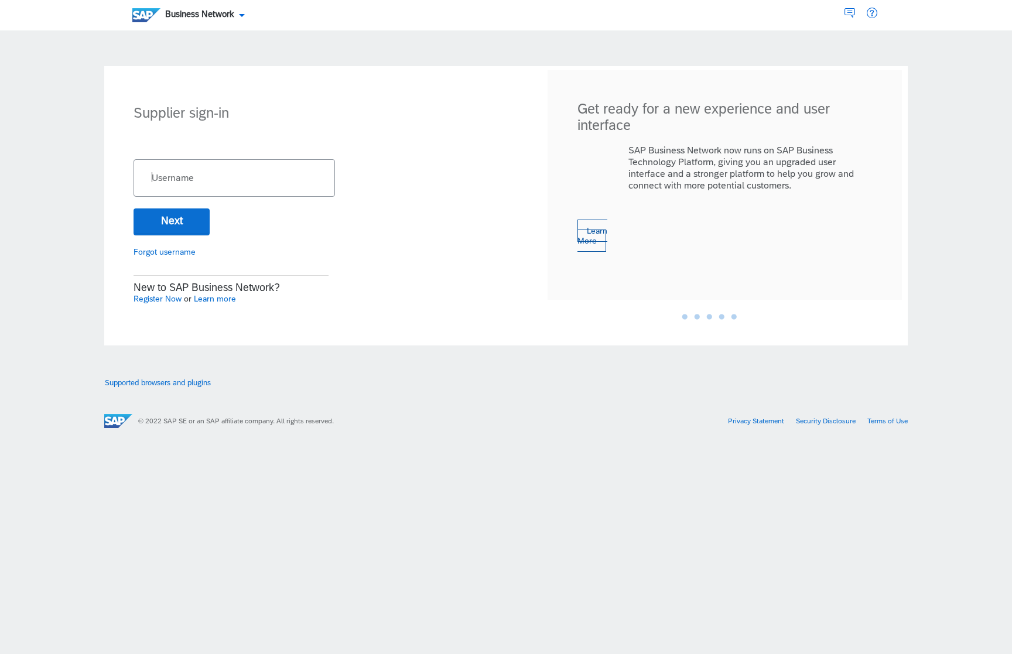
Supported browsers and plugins (158, 382)
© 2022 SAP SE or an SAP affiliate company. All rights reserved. (236, 421)
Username (173, 178)
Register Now (159, 298)
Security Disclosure (826, 421)
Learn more (215, 298)
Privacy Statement (756, 421)
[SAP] (118, 421)
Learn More (592, 235)
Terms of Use (887, 421)
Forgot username (165, 251)
